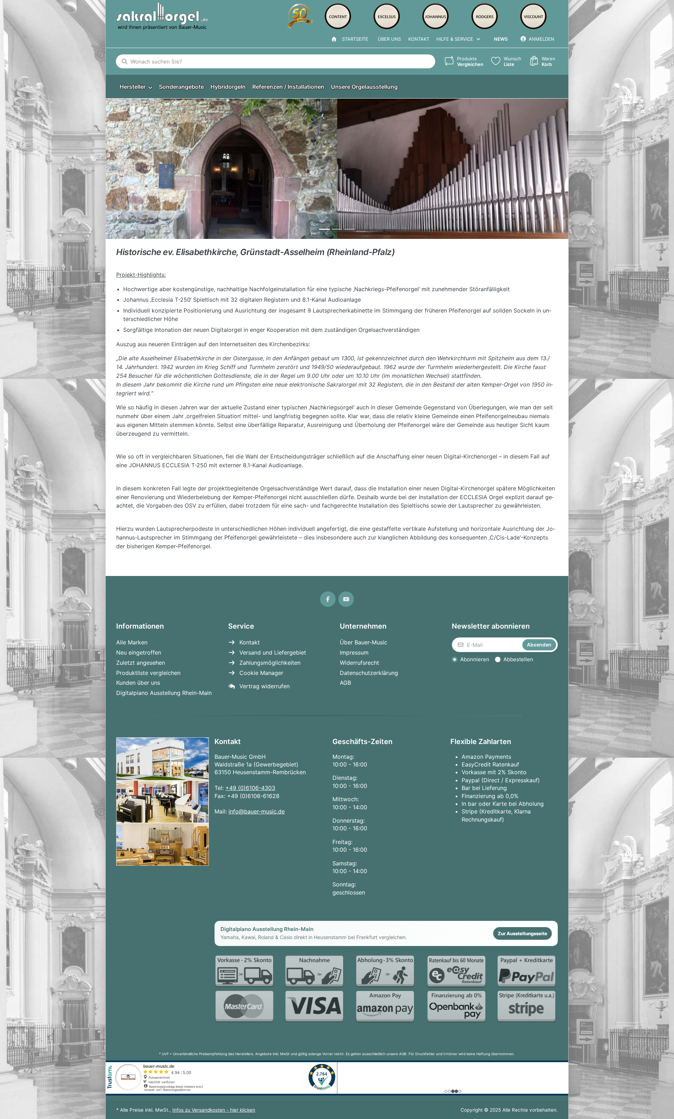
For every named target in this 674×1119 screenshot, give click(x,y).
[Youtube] (346, 599)
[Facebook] (328, 599)
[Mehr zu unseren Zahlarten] (386, 989)
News (501, 39)
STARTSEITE (353, 39)
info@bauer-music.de (257, 811)
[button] (120, 169)
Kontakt (418, 39)
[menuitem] (136, 87)
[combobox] (275, 61)
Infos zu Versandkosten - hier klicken (213, 1110)
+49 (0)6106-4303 (250, 787)
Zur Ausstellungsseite (522, 933)
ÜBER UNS (389, 39)
